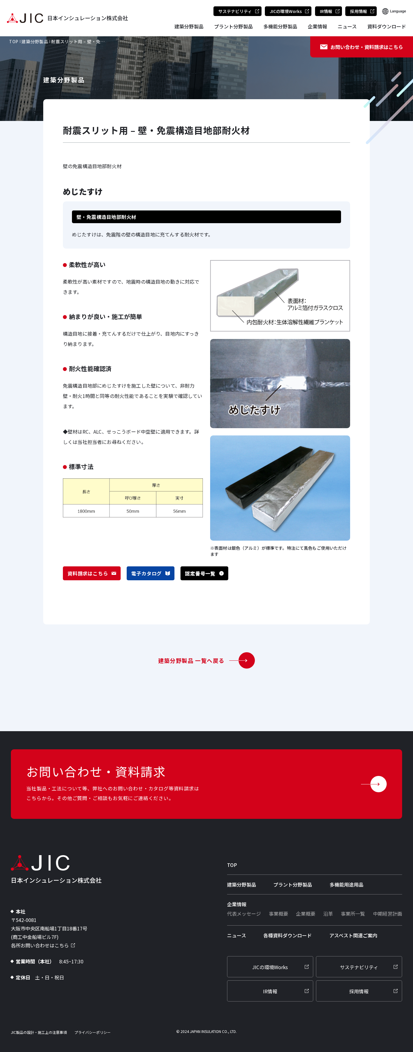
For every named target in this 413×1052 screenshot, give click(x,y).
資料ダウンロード (386, 26)
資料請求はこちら (87, 573)
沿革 (328, 913)
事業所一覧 (353, 913)
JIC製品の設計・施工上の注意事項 (39, 1032)
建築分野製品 (188, 26)
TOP (13, 41)
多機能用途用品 (346, 884)
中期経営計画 (387, 913)
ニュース (347, 26)
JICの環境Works (286, 11)
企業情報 (317, 26)
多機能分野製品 (280, 26)
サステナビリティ (235, 11)
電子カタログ (146, 573)
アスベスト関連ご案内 (353, 935)
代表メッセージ (244, 913)
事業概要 (278, 913)
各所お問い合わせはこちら (40, 945)
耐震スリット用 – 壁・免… (78, 41)
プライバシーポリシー (92, 1032)
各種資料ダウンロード (287, 935)
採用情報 (358, 11)
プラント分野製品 (233, 26)
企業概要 (305, 913)
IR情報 (326, 11)
